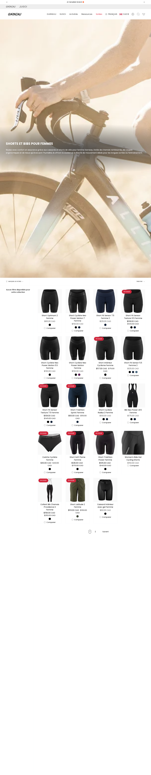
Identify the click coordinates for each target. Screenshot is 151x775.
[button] (51, 14)
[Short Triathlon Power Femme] (105, 443)
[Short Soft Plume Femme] (78, 443)
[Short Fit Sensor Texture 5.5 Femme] (133, 301)
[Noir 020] (50, 325)
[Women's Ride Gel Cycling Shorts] (133, 443)
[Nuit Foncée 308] (79, 327)
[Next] (144, 2)
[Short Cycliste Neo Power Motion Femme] (78, 348)
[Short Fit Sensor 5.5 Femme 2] (133, 348)
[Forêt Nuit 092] (77, 516)
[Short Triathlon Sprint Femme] (78, 395)
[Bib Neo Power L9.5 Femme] (133, 395)
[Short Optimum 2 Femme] (50, 301)
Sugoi (24, 6)
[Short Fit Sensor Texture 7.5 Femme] (50, 395)
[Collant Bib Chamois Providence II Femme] (50, 490)
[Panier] (143, 14)
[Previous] (7, 2)
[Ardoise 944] (136, 372)
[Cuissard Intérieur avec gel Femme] (105, 490)
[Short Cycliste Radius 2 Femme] (105, 395)
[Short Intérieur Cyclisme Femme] (105, 348)
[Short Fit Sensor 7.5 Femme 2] (105, 301)
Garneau (11, 6)
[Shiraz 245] (79, 375)
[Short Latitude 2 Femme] (78, 490)
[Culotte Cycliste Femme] (50, 443)
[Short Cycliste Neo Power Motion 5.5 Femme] (50, 348)
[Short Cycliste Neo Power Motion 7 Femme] (78, 301)
